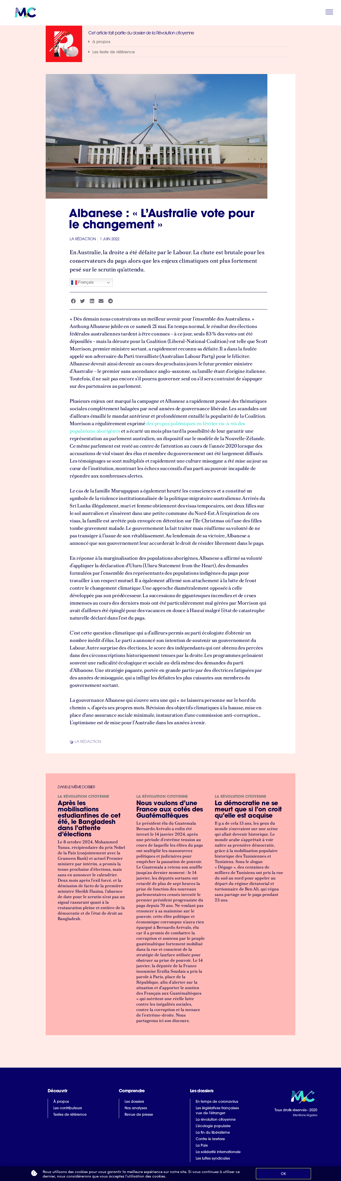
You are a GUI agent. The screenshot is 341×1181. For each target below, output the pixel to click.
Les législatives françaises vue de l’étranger (217, 1110)
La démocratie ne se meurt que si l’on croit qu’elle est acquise (248, 809)
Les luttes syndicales (213, 1159)
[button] (188, 42)
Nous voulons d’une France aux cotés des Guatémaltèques (169, 809)
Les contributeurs (67, 1108)
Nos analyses (136, 1108)
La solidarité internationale (218, 1152)
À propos (61, 1102)
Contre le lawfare (210, 1139)
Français (85, 282)
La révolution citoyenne (83, 797)
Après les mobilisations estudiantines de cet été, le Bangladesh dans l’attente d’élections (89, 819)
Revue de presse (139, 1115)
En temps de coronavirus (217, 1102)
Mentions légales (305, 1115)
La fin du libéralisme (213, 1133)
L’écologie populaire (213, 1126)
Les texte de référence (113, 52)
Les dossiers (134, 1102)
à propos (101, 42)
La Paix (202, 1146)
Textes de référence (70, 1115)
